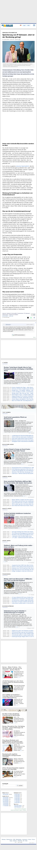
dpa (19, 39)
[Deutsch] (21, 25)
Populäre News (18, 805)
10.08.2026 (17, 802)
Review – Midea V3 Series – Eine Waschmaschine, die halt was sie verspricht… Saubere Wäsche (12, 668)
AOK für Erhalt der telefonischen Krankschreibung (23, 437)
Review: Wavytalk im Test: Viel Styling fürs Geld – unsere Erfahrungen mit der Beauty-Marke (13, 727)
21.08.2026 (5, 800)
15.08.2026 (17, 795)
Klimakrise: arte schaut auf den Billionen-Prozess (23, 534)
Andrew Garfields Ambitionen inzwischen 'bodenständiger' (17, 514)
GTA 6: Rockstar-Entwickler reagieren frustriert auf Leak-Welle (13, 768)
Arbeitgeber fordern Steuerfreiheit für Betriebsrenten (24, 441)
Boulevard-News (8, 444)
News (11, 840)
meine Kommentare (15, 810)
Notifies (24, 810)
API (23, 840)
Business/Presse (8, 606)
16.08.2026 (17, 794)
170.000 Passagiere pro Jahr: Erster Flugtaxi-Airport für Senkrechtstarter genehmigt (13, 682)
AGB (14, 839)
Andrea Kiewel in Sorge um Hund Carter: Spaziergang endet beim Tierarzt (17, 450)
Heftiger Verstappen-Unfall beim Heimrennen (22, 571)
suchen (20, 785)
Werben (15, 840)
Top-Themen (6, 412)
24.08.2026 (5, 794)
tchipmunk (8, 324)
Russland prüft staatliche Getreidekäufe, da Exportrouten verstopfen (11, 755)
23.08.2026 (5, 797)
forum (34, 337)
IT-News (5, 362)
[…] (18, 383)
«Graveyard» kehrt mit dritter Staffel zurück (22, 536)
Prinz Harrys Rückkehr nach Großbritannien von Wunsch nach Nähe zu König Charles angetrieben (12, 741)
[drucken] (34, 315)
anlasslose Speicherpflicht (22, 166)
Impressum (24, 839)
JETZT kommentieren (19, 335)
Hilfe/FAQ (20, 840)
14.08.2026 (17, 797)
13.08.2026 (17, 798)
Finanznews (6, 574)
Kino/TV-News (7, 508)
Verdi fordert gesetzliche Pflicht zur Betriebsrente (15, 418)
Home (29, 839)
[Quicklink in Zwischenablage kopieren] (32, 315)
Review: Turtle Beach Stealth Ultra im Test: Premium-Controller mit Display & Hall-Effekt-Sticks (18, 369)
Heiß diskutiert (17, 807)
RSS (26, 840)
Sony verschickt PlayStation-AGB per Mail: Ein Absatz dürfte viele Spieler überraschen (18, 482)
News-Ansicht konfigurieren (20, 808)
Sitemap (4, 839)
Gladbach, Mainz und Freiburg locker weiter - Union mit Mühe (18, 546)
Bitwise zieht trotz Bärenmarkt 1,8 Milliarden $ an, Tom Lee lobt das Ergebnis (18, 579)
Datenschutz (9, 839)
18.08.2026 (5, 804)
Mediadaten (19, 839)
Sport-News (6, 540)
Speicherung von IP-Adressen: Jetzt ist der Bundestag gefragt (18, 35)
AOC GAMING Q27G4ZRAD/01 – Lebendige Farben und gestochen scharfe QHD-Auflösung (12, 696)
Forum (33, 839)
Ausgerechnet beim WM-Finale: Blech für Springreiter (24, 565)
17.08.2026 (5, 805)
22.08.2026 (5, 799)
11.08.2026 (17, 801)
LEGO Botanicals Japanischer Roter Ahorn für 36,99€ (24, 469)
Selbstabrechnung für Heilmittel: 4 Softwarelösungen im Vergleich (15, 611)
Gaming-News (7, 476)
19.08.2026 (5, 803)
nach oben (31, 842)
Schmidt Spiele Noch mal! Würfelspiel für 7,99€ (23, 467)
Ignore (21, 810)
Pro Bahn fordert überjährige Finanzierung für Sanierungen (11, 714)
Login (24, 25)
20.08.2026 (5, 801)
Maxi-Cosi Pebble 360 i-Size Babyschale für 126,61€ (24, 400)
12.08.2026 (17, 799)
